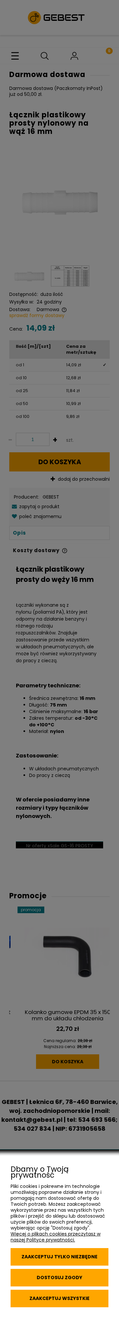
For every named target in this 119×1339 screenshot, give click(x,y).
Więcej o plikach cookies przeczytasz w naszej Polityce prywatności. (55, 1237)
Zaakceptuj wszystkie (59, 1298)
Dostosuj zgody (59, 1277)
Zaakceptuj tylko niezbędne (59, 1256)
